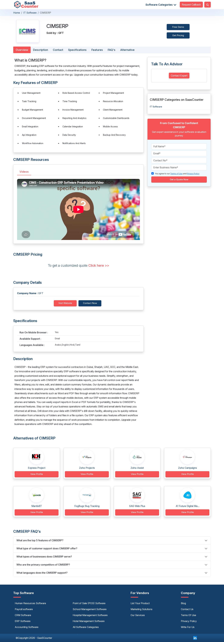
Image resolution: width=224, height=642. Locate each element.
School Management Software (90, 609)
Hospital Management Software (90, 615)
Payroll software (24, 609)
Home (16, 12)
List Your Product (140, 603)
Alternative (127, 49)
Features (97, 49)
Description (40, 49)
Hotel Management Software (89, 621)
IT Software (30, 12)
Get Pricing (178, 35)
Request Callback (191, 4)
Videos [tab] (24, 171)
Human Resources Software (30, 603)
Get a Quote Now (179, 179)
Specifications (77, 49)
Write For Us (187, 627)
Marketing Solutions (141, 609)
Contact (58, 49)
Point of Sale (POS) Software (89, 603)
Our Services (138, 615)
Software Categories (159, 4)
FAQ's (111, 49)
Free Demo (178, 26)
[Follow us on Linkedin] (195, 637)
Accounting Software (26, 627)
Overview (22, 49)
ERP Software (22, 621)
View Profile (36, 474)
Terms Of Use (188, 615)
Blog (183, 603)
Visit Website (65, 303)
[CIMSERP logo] (27, 31)
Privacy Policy (189, 621)
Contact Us (187, 609)
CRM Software (23, 615)
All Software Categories (86, 627)
